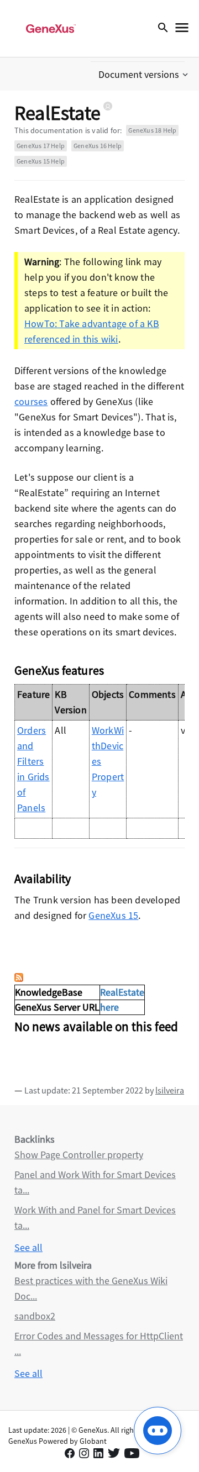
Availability (42, 878)
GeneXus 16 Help (98, 145)
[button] (144, 74)
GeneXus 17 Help (41, 145)
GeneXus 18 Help (152, 130)
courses (31, 401)
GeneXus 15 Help (41, 161)
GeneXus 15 (113, 915)
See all (28, 1247)
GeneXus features (59, 670)
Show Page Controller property (78, 1154)
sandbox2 (34, 1316)
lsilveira (169, 1090)
